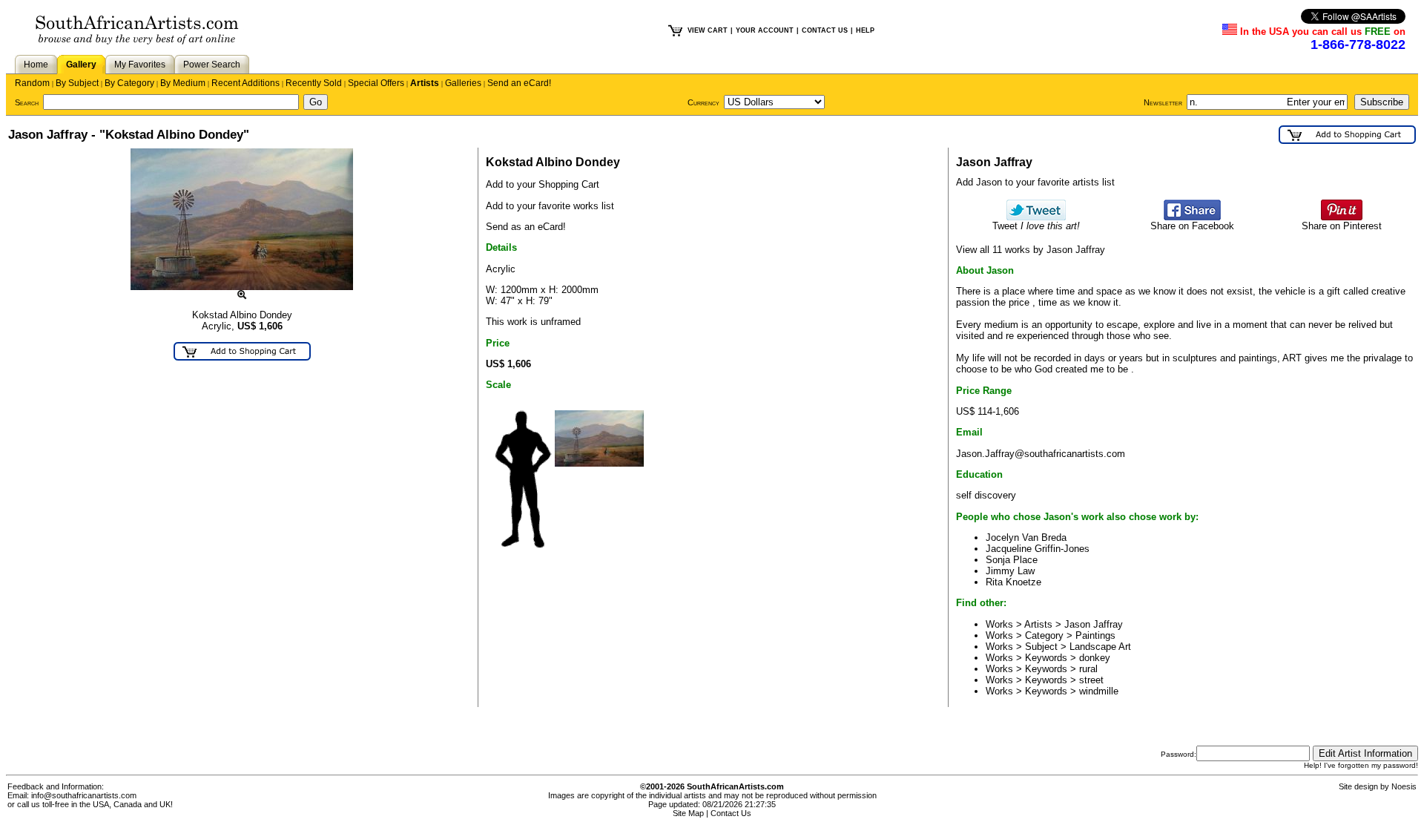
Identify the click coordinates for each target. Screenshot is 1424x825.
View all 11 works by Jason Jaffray (1030, 249)
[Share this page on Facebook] (1192, 217)
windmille (1098, 691)
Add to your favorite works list (550, 205)
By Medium (182, 83)
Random (32, 83)
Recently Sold (314, 83)
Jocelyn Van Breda (1026, 537)
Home (36, 64)
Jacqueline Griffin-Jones (1038, 548)
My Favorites (139, 64)
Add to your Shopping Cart (542, 184)
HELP (865, 30)
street (1091, 680)
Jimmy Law (1010, 570)
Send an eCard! (519, 83)
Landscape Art (1100, 646)
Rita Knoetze (1013, 582)
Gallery (81, 64)
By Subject (77, 83)
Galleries (463, 83)
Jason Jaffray (1093, 624)
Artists (424, 83)
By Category (129, 83)
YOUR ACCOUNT (765, 30)
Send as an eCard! (526, 226)
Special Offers (376, 83)
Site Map (688, 813)
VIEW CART (708, 30)
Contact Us (731, 813)
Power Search (211, 64)
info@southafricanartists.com (83, 795)
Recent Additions (245, 83)
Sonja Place (1012, 559)
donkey (1094, 657)
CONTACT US (825, 30)
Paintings (1095, 635)
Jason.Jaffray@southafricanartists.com (1040, 453)
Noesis (1404, 786)
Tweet (1036, 225)
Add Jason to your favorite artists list (1035, 182)
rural (1088, 668)
